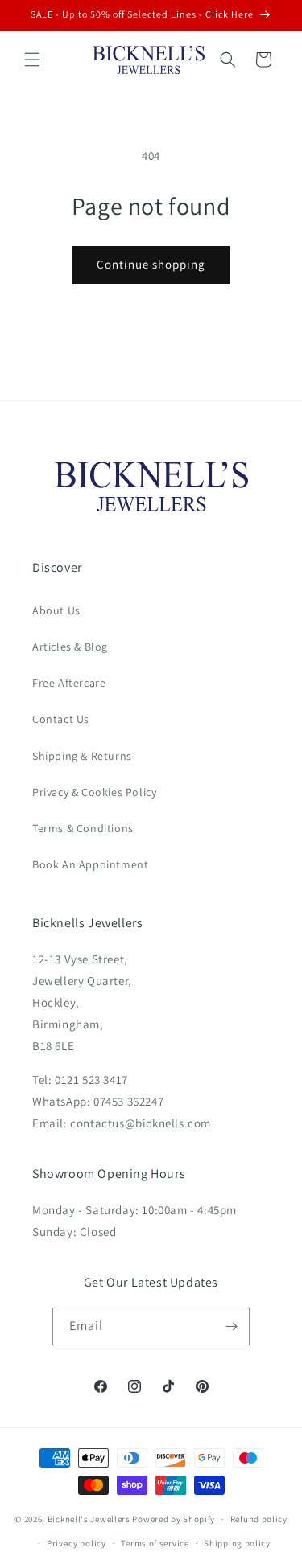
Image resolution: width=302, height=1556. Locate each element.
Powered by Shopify (173, 1519)
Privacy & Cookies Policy (94, 792)
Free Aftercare (68, 682)
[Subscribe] (231, 1326)
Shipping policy (237, 1543)
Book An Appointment (90, 864)
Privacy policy (76, 1543)
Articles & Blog (70, 646)
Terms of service (154, 1543)
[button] (32, 59)
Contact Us (60, 719)
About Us (56, 610)
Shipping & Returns (82, 756)
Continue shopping (151, 264)
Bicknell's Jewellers (89, 1519)
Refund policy (259, 1519)
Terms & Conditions (83, 828)
